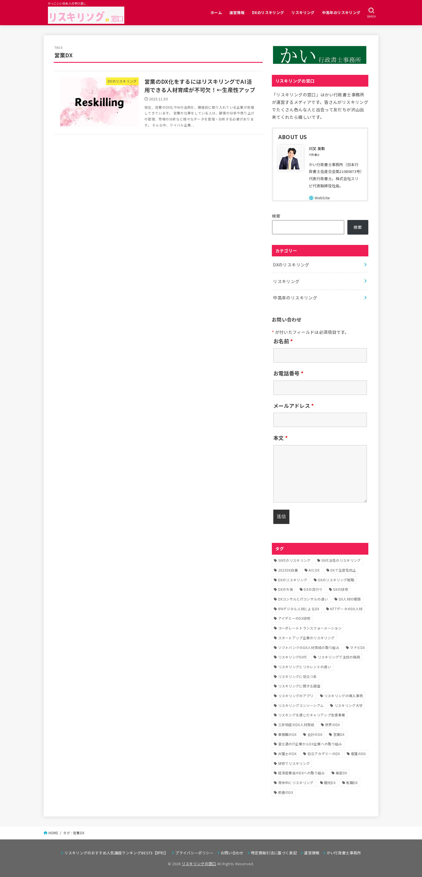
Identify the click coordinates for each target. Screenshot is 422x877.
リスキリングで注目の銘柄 (339, 656)
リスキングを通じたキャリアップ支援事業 (311, 714)
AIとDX (314, 570)
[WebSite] (319, 198)
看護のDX (358, 753)
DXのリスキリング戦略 (336, 579)
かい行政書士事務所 (344, 852)
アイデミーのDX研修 (294, 618)
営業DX (339, 734)
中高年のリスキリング (341, 12)
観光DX (330, 782)
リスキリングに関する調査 (299, 685)
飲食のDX (285, 792)
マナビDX (357, 647)
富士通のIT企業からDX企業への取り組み (310, 743)
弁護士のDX (287, 753)
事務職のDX (287, 734)
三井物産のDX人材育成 (296, 724)
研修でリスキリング (294, 763)
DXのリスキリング (268, 12)
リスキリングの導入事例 (343, 695)
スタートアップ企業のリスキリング (306, 637)
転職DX (352, 782)
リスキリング (302, 12)
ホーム (216, 12)
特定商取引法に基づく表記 (274, 852)
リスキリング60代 (292, 656)
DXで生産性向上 (343, 570)
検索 (276, 216)
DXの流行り (313, 589)
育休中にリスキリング (295, 782)
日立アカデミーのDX (323, 753)
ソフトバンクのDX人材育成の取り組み (308, 647)
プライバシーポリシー (194, 852)
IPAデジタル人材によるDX (299, 608)
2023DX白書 (288, 570)
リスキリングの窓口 (199, 863)
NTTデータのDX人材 (346, 608)
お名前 (283, 341)
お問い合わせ (232, 852)
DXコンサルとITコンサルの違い (303, 599)
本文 (280, 437)
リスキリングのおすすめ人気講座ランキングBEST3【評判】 (116, 852)
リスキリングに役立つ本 (297, 676)
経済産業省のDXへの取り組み (301, 772)
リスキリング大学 (348, 705)
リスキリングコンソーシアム (301, 705)
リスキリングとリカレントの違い (304, 666)
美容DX (341, 772)
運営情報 (237, 12)
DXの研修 (341, 589)
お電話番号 (288, 373)
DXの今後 (285, 589)
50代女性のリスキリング (341, 560)
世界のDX (332, 724)
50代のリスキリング (294, 560)
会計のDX (315, 734)
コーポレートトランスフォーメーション (310, 627)
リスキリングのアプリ (295, 695)
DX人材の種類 (350, 599)
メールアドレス (293, 405)
